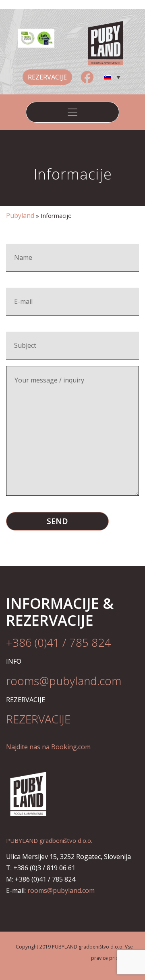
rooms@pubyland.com (61, 890)
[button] (112, 77)
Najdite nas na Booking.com (48, 746)
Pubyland (20, 215)
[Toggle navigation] (72, 112)
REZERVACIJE (47, 77)
